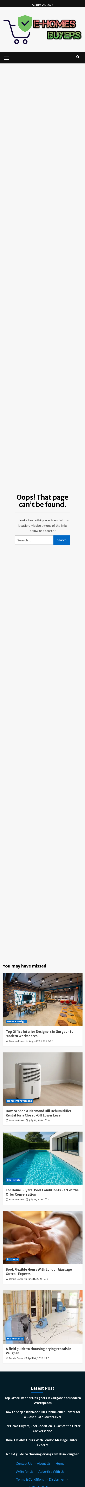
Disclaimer (56, 1479)
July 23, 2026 (36, 1120)
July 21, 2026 (36, 1199)
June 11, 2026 (35, 1278)
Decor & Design (16, 1021)
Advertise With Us (51, 1471)
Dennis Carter (16, 1279)
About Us (44, 1463)
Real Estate (13, 1179)
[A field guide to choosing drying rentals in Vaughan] (43, 1317)
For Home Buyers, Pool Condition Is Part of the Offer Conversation (42, 1428)
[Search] (77, 57)
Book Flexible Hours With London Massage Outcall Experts (42, 1442)
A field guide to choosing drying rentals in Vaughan (42, 1454)
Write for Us (24, 1471)
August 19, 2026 (38, 1041)
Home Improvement (19, 1100)
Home (59, 1463)
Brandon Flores (17, 1041)
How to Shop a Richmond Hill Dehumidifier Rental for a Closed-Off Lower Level (42, 1414)
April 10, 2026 (35, 1358)
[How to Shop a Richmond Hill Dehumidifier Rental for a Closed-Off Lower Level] (43, 1079)
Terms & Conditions (30, 1479)
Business (12, 1259)
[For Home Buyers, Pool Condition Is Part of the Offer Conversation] (43, 1158)
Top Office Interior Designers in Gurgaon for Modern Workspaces (42, 1400)
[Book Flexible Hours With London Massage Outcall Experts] (43, 1237)
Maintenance (15, 1338)
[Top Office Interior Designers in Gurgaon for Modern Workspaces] (43, 999)
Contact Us (24, 1463)
